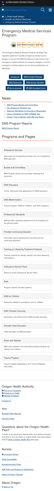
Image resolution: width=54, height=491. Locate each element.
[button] (3, 4)
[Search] (42, 10)
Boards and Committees (14, 167)
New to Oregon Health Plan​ (19, 439)
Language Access (11, 454)
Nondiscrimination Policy (11, 464)
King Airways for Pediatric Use (19, 108)
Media (4, 408)
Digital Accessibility (9, 459)
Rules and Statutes (12, 340)
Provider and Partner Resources (18, 19)
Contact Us (15, 76)
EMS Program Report (10, 128)
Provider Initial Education (15, 325)
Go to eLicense (15, 88)
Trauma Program (11, 357)
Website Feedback (11, 395)
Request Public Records (11, 413)
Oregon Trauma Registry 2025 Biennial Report (25, 117)
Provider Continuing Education (17, 231)
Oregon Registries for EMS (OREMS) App (23, 114)
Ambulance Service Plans (15, 266)
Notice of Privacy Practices (12, 474)
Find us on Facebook (12, 390)
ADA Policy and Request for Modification (18, 469)
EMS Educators (11, 184)
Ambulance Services (13, 150)
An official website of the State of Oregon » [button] (20, 2)
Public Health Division (15, 16)
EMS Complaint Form (36, 88)
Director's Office (8, 418)
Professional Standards (14, 214)
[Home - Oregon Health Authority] (3, 16)
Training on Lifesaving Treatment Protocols (23, 249)
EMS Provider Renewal (33, 76)
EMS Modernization (12, 199)
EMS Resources (15, 82)
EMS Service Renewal (35, 82)
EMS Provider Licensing (14, 310)
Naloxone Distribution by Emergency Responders (26, 111)
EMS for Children (11, 296)
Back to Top (8, 487)
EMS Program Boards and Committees (22, 105)
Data (6, 281)
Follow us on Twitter (12, 393)
